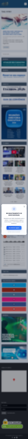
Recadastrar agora (14, 227)
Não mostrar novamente (14, 232)
